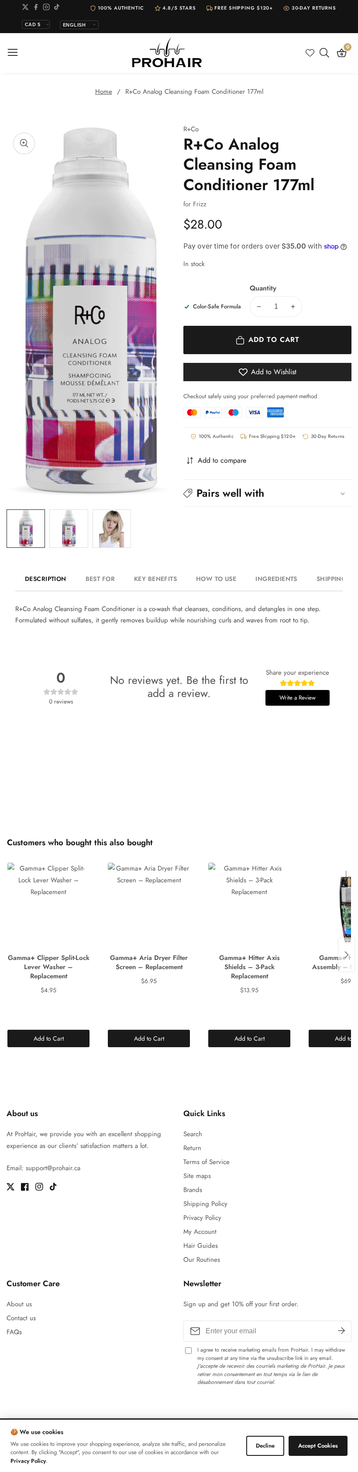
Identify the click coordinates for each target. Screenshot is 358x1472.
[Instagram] (46, 8)
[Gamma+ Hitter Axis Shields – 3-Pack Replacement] (249, 906)
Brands (192, 1190)
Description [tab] (45, 578)
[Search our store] (326, 52)
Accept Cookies (318, 1445)
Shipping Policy (205, 1204)
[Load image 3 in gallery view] (112, 528)
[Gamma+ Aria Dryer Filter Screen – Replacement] (149, 906)
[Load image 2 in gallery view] (68, 528)
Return (192, 1148)
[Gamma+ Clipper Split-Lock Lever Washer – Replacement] (48, 906)
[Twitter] (25, 8)
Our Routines (201, 1259)
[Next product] (346, 954)
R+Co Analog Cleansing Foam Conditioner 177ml (194, 91)
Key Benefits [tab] (155, 578)
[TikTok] (56, 8)
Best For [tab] (100, 578)
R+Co (191, 129)
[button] (267, 493)
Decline (265, 1445)
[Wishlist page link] (310, 52)
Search (192, 1134)
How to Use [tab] (216, 578)
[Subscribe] (341, 1331)
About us (19, 1304)
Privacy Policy (202, 1218)
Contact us (21, 1318)
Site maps (197, 1176)
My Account (200, 1231)
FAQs (14, 1332)
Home (103, 91)
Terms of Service (206, 1162)
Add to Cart (49, 1038)
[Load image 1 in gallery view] (26, 528)
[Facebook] (35, 8)
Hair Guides (200, 1245)
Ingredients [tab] (276, 578)
